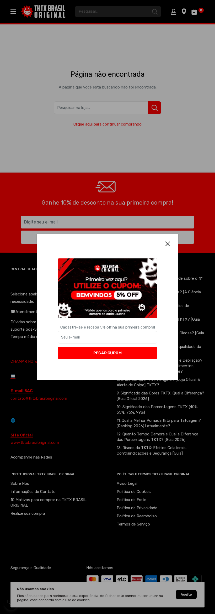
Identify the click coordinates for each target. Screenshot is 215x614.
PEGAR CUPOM (107, 353)
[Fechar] (167, 243)
